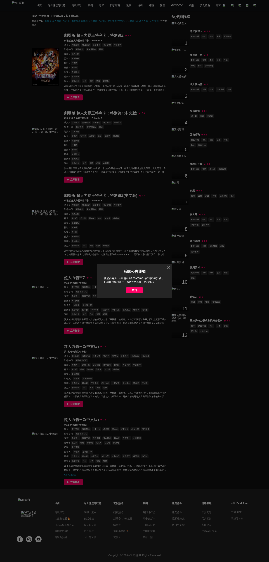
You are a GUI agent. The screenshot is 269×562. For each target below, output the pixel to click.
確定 (134, 290)
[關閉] (168, 267)
